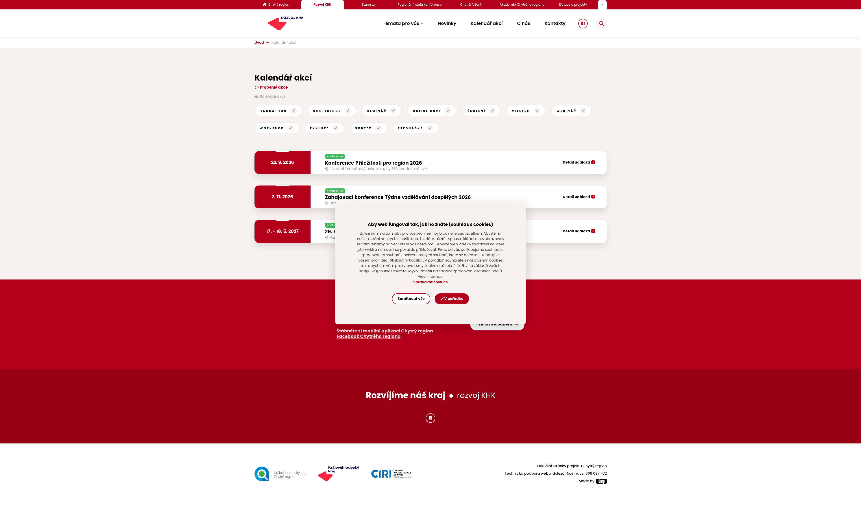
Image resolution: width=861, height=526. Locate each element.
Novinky (447, 23)
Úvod (259, 42)
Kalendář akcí (487, 23)
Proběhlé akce (273, 87)
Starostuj (369, 4)
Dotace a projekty (573, 4)
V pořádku (453, 299)
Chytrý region (278, 4)
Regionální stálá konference (420, 4)
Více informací (431, 276)
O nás (523, 23)
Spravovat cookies (430, 282)
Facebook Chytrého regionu (368, 336)
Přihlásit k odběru (494, 324)
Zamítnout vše (411, 299)
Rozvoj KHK (322, 4)
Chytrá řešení (470, 4)
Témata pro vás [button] (401, 23)
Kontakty (555, 23)
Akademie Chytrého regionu (522, 4)
